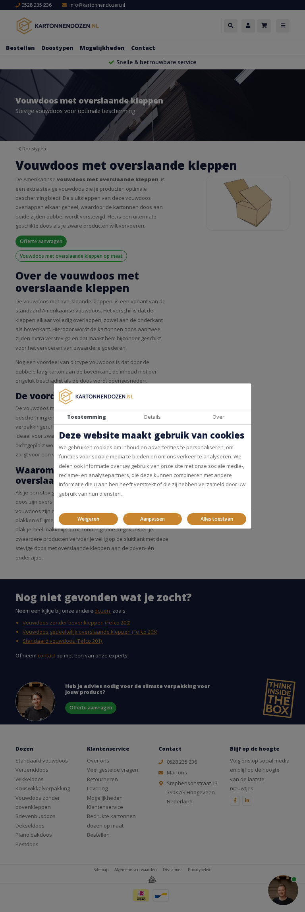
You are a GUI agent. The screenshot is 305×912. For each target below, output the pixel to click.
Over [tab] (218, 416)
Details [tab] (152, 416)
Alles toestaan (217, 518)
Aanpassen (152, 518)
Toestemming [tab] (86, 416)
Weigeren (88, 518)
